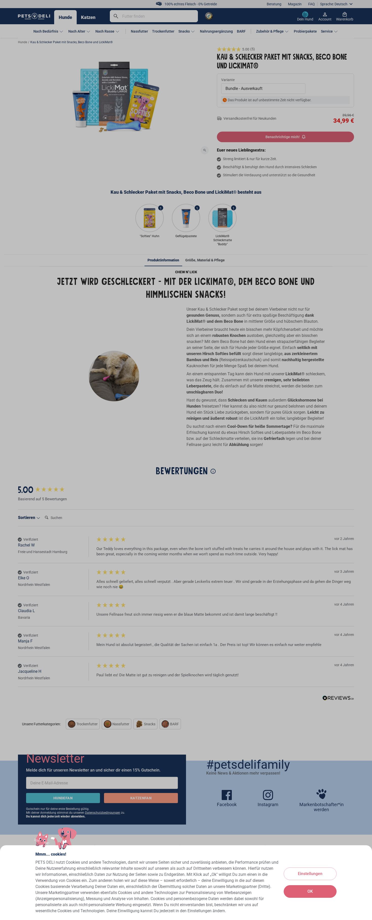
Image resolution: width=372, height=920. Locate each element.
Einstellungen (310, 873)
